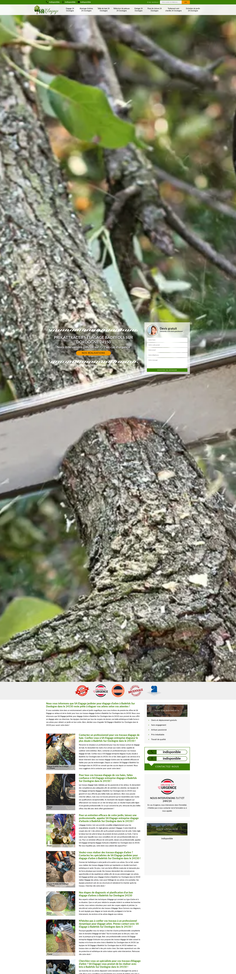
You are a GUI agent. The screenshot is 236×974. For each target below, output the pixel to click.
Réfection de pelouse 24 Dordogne (122, 10)
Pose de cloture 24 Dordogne (155, 10)
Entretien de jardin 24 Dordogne (193, 10)
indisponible (54, 2)
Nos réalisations (93, 353)
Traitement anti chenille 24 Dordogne (173, 10)
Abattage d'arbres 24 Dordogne (86, 10)
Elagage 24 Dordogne (70, 10)
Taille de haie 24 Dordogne (104, 10)
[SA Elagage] (46, 9)
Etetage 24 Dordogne (138, 10)
